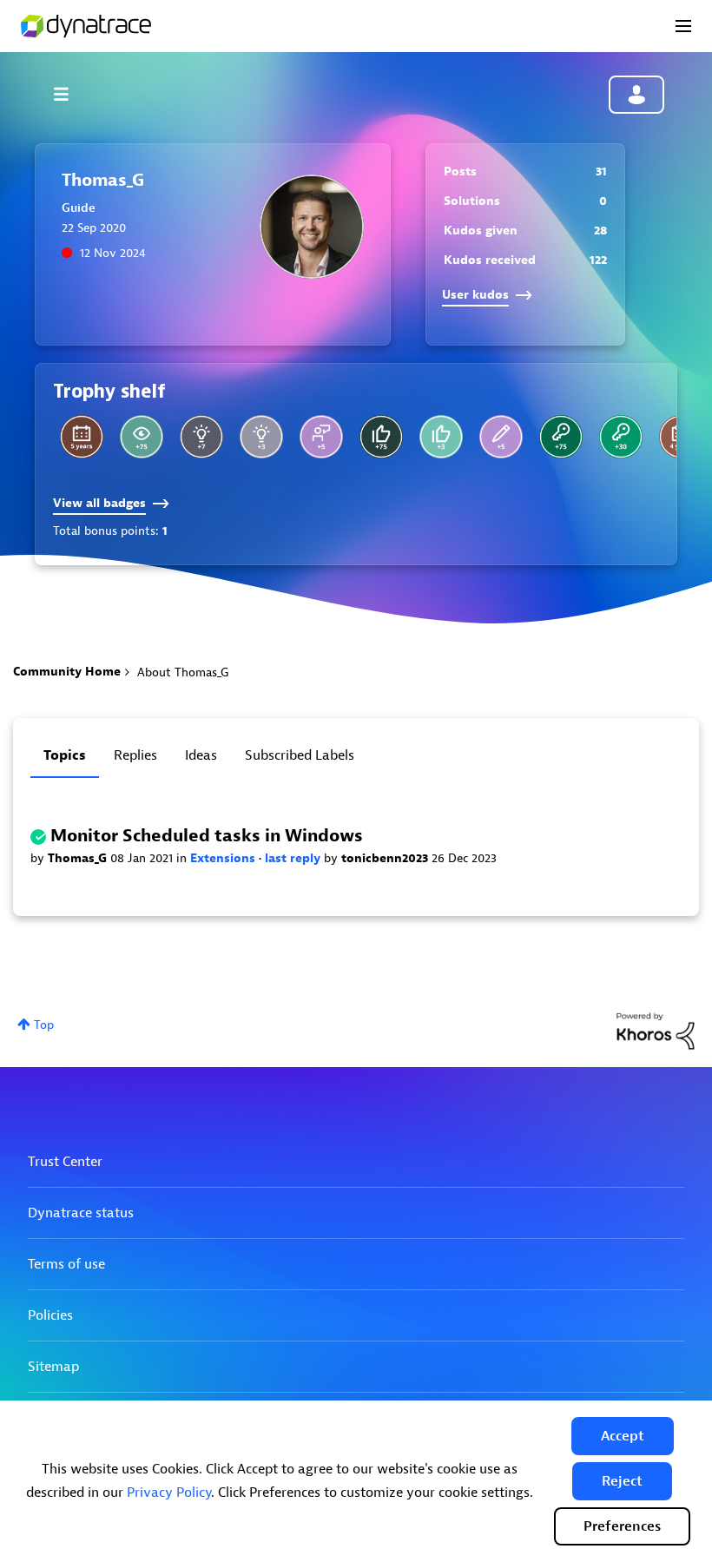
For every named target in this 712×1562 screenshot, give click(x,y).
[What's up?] (621, 436)
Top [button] (44, 1025)
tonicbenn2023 (386, 858)
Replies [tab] (135, 755)
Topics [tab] (64, 755)
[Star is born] (441, 436)
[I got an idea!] (261, 436)
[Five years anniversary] (81, 436)
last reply (294, 858)
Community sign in (636, 95)
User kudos (475, 294)
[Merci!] (321, 436)
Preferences (622, 1526)
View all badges (99, 503)
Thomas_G (79, 858)
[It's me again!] (561, 436)
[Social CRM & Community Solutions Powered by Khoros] (655, 1030)
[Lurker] (141, 436)
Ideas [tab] (201, 755)
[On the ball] (381, 436)
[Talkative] (501, 436)
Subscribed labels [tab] (299, 755)
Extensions (224, 858)
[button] (622, 1436)
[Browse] (69, 93)
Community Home (67, 671)
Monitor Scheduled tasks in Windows (206, 836)
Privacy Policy (169, 1492)
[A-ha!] (201, 436)
